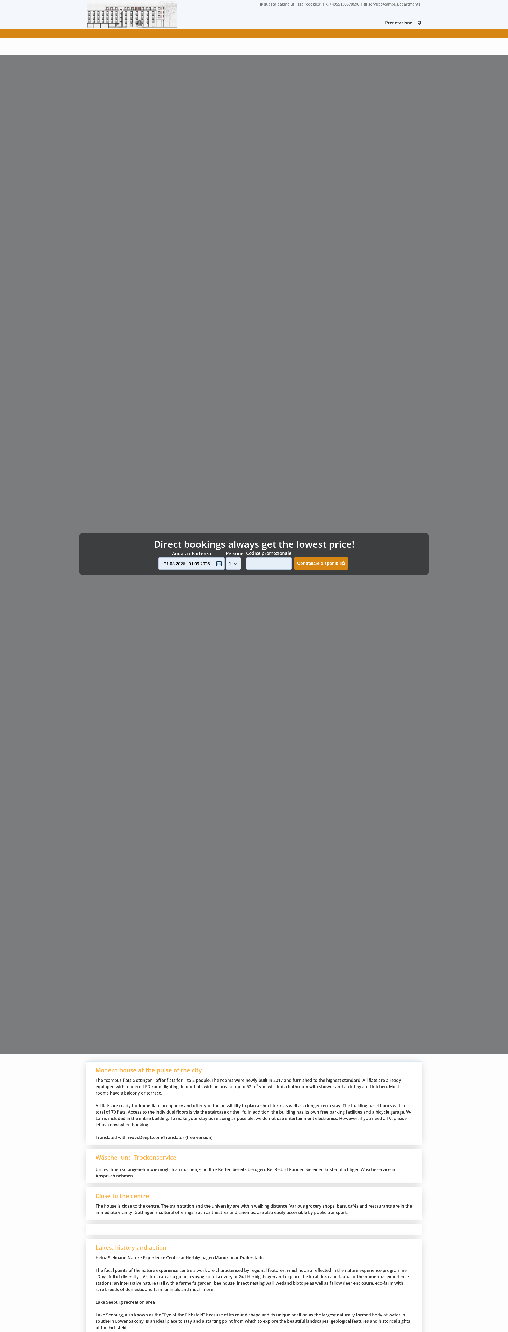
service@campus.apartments (393, 4)
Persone (234, 553)
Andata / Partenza (191, 553)
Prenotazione (398, 23)
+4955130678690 (344, 4)
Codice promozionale (269, 553)
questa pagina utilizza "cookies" (292, 4)
